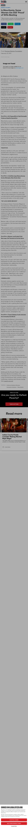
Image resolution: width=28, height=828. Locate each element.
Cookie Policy (14, 826)
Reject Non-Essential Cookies (14, 823)
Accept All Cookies (14, 819)
